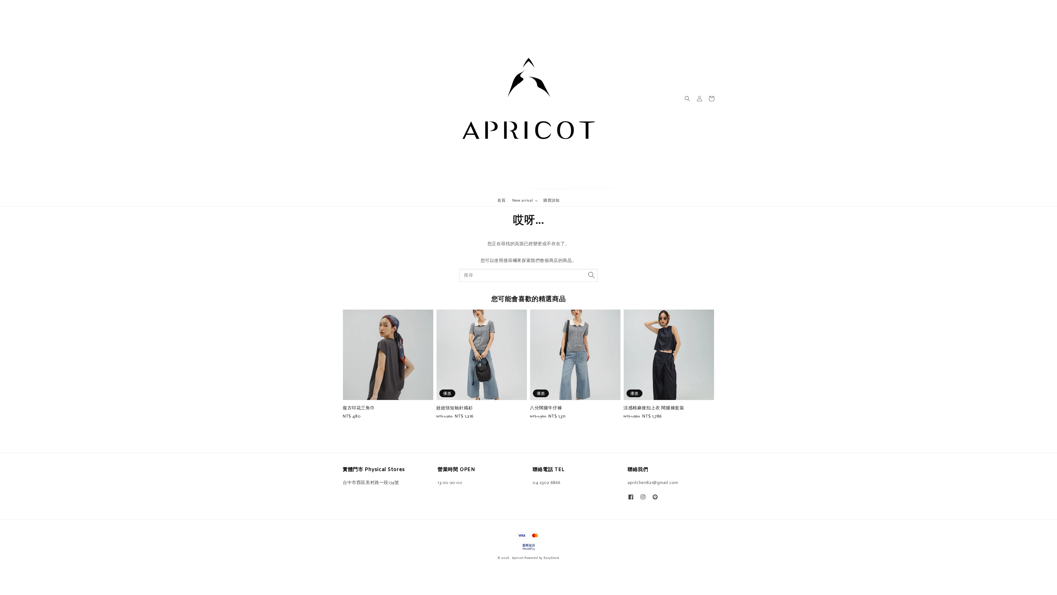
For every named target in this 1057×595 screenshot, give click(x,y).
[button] (687, 99)
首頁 (501, 200)
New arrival (522, 200)
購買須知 (551, 200)
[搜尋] (591, 275)
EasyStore (551, 558)
